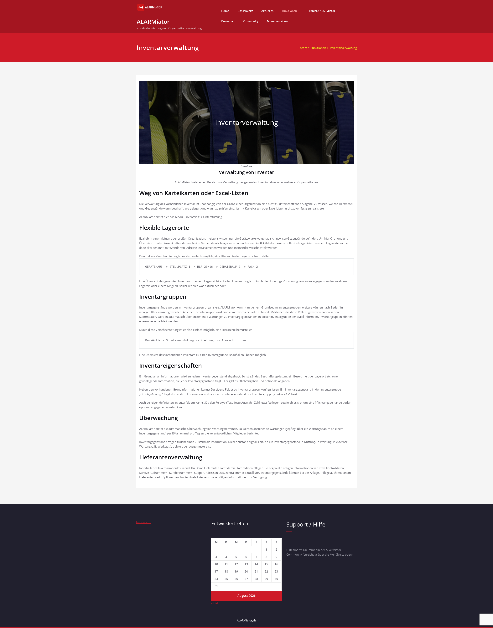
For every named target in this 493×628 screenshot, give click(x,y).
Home (225, 11)
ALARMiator (153, 21)
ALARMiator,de (246, 620)
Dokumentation (277, 21)
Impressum (143, 522)
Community (250, 21)
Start (303, 48)
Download (228, 21)
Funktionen (289, 11)
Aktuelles (267, 11)
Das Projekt (245, 11)
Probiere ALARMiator (321, 11)
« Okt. (215, 603)
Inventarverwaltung (343, 48)
